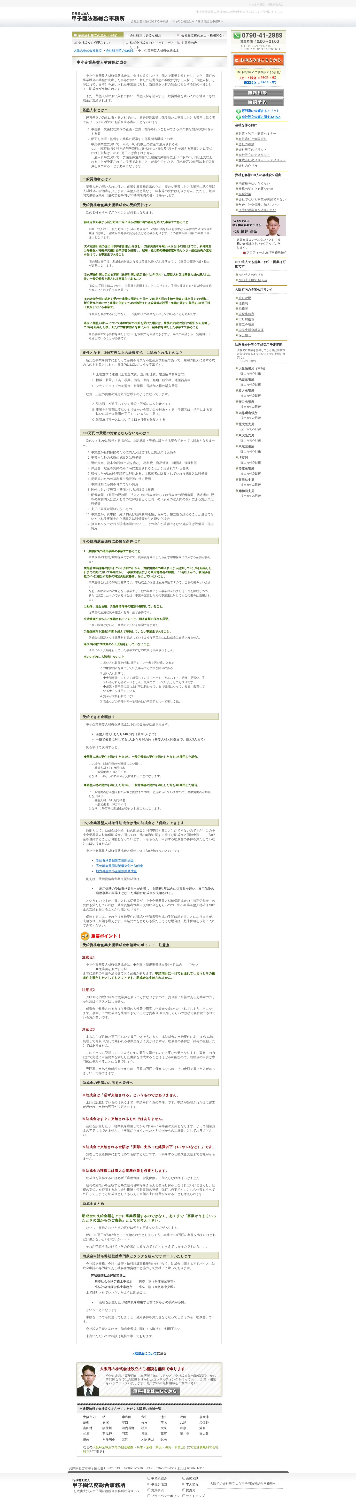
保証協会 (245, 335)
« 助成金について (144, 1353)
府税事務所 (246, 314)
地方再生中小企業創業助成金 (116, 871)
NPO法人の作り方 (251, 275)
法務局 (243, 303)
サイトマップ (195, 1496)
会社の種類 (246, 144)
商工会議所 (246, 324)
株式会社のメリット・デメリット (262, 160)
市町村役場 (246, 319)
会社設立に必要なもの (94, 43)
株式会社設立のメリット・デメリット (152, 45)
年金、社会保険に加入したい (259, 205)
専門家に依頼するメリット (260, 111)
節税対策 (245, 194)
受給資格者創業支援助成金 (115, 860)
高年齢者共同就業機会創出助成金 (119, 866)
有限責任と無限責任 (253, 139)
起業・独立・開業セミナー (257, 133)
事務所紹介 (159, 1478)
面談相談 (192, 1478)
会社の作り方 (248, 165)
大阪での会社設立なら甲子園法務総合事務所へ (243, 1483)
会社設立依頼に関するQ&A (261, 117)
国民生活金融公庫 (251, 330)
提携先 (190, 1490)
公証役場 (245, 298)
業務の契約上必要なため (256, 189)
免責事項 (157, 1490)
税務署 (243, 308)
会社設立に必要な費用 (145, 35)
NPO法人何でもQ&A (253, 280)
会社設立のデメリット (254, 155)
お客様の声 (189, 43)
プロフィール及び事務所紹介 (266, 252)
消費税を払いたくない (254, 183)
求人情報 (192, 1484)
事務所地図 (159, 1484)
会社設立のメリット (253, 149)
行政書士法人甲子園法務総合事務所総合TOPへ (106, 1491)
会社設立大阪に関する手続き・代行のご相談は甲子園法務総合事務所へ (177, 21)
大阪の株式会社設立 (88, 50)
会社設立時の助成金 (120, 50)
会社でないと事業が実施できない (262, 199)
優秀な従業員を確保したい (257, 210)
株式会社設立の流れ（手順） (98, 35)
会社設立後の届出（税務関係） (203, 35)
